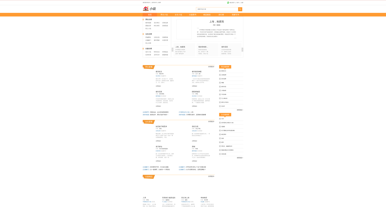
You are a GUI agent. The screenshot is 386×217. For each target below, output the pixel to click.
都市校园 (148, 23)
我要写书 (235, 15)
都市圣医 (159, 99)
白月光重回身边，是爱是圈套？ (196, 177)
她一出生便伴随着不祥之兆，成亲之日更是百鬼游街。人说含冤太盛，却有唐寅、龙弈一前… (165, 163)
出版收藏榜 (237, 170)
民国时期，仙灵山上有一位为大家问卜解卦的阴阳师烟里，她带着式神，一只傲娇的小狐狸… (201, 108)
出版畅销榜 (225, 170)
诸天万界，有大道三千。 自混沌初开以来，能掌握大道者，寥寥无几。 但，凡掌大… (165, 88)
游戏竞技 (165, 25)
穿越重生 (148, 37)
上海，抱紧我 (216, 21)
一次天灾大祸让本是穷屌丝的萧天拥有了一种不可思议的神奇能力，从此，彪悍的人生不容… (201, 88)
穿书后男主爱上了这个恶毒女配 (196, 175)
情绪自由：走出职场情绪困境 (159, 120)
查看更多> (240, 117)
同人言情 (148, 43)
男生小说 (164, 15)
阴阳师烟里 (196, 99)
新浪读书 (154, 2)
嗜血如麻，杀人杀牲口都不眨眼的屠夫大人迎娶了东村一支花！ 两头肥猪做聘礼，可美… (165, 143)
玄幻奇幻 (157, 23)
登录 (238, 2)
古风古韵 (157, 37)
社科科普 (148, 55)
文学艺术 (157, 55)
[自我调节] (146, 120)
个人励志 (164, 209)
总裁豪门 (148, 40)
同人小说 (148, 28)
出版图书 (192, 15)
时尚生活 (157, 52)
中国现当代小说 (147, 209)
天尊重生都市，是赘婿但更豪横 (196, 122)
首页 (150, 15)
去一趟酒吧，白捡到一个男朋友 (160, 177)
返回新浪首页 (146, 2)
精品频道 (207, 15)
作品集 (202, 209)
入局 (191, 120)
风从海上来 (185, 205)
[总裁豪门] (146, 175)
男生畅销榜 (225, 74)
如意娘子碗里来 (161, 134)
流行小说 (148, 52)
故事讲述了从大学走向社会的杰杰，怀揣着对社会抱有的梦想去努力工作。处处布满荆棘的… (201, 163)
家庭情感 (165, 55)
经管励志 (165, 52)
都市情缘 (157, 40)
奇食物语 (204, 205)
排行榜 (221, 15)
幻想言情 (165, 40)
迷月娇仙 (159, 154)
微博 (159, 2)
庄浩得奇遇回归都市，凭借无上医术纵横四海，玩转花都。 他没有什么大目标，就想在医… (165, 108)
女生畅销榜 (225, 122)
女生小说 (178, 15)
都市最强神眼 (197, 79)
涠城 (193, 154)
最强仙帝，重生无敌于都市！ (159, 122)
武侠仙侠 (165, 23)
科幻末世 (157, 25)
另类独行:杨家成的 (168, 205)
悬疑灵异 (148, 25)
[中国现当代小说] (184, 120)
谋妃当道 (195, 134)
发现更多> (211, 74)
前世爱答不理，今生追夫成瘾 (159, 175)
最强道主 (159, 79)
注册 (242, 2)
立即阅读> (158, 94)
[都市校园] (146, 122)
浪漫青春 (165, 37)
